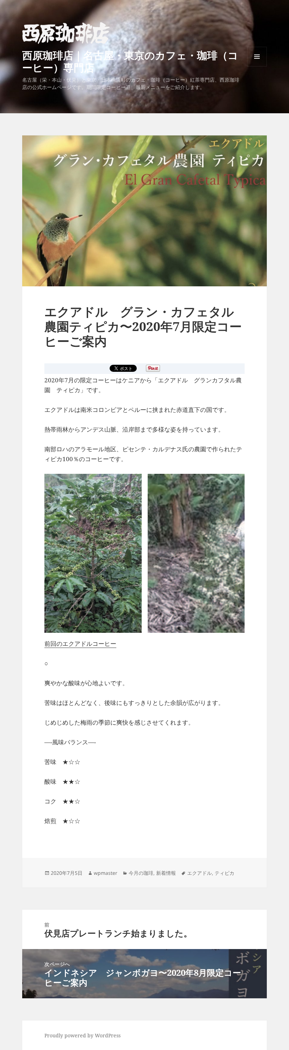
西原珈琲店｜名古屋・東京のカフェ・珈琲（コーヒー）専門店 (130, 61)
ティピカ (224, 873)
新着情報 (166, 873)
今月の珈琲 (141, 873)
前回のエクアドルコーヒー (80, 643)
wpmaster (105, 873)
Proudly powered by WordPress (82, 1035)
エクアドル (199, 873)
